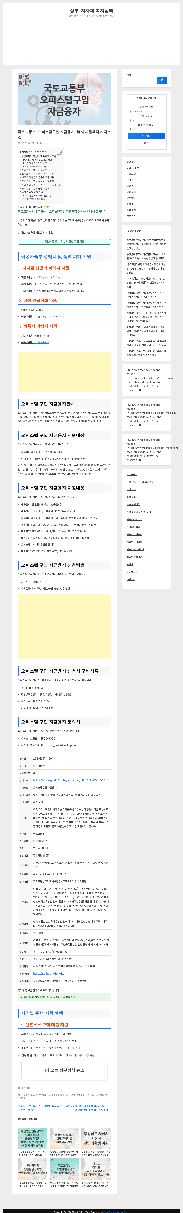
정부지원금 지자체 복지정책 (140, 482)
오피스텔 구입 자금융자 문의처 (37, 188)
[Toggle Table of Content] (57, 152)
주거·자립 (26, 1088)
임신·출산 (131, 204)
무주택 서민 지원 (42, 1095)
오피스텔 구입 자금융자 (96, 1095)
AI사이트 (131, 579)
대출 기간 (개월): (146, 125)
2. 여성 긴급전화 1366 (37, 163)
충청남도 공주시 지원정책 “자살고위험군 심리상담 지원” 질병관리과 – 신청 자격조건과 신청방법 (146, 244)
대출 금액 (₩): (146, 107)
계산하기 (146, 135)
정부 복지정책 (133, 504)
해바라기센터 (41, 342)
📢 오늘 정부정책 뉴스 (37, 199)
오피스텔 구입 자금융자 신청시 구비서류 (41, 185)
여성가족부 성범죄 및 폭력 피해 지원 (38, 156)
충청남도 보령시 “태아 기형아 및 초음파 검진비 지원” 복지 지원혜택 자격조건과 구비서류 (146, 331)
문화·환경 (131, 174)
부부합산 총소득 (59, 1095)
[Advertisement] (91, 39)
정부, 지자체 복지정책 (91, 10)
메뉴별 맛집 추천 (135, 557)
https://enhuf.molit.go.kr (48, 973)
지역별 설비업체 (134, 542)
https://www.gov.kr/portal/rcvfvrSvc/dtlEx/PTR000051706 (70, 780)
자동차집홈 (132, 572)
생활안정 (131, 198)
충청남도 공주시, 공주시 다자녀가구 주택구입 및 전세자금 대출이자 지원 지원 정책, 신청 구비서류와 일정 (146, 317)
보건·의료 (131, 180)
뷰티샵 (130, 564)
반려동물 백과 (133, 527)
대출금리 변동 (28, 1095)
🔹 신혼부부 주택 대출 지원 (39, 196)
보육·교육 (131, 186)
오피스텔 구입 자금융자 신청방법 (38, 181)
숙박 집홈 (131, 497)
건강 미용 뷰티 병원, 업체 (139, 512)
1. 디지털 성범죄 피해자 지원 (39, 160)
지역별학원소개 (134, 519)
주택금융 (22, 1098)
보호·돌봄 (131, 192)
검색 (129, 74)
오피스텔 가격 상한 (75, 1095)
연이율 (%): (146, 116)
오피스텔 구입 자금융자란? (35, 170)
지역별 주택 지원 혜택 (32, 192)
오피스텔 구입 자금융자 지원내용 (38, 177)
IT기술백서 (132, 474)
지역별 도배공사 (134, 534)
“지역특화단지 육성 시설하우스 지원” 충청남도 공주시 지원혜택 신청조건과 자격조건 (146, 282)
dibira (42, 143)
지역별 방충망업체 (135, 549)
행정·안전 (131, 216)
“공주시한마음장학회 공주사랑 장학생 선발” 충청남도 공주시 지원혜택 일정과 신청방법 (146, 268)
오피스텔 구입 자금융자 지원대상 (38, 173)
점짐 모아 (131, 489)
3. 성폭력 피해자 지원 (36, 166)
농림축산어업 (133, 168)
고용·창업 (131, 162)
